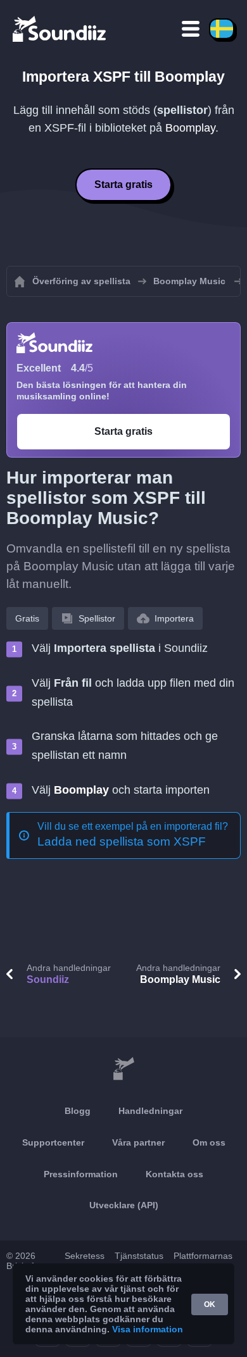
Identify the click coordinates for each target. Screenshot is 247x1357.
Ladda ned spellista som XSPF (121, 841)
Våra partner (138, 1142)
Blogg (78, 1111)
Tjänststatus (139, 1256)
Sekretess (84, 1256)
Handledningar (150, 1111)
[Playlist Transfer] (60, 28)
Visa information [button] (147, 1329)
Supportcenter (53, 1142)
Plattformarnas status (203, 1261)
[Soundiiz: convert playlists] (123, 1069)
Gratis (27, 618)
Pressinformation (81, 1174)
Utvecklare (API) (123, 1205)
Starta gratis (123, 184)
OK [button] (209, 1304)
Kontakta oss (174, 1174)
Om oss (209, 1142)
